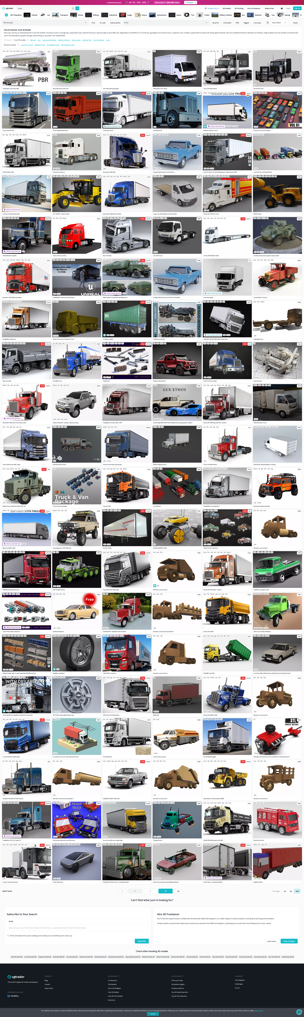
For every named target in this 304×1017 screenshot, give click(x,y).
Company (48, 976)
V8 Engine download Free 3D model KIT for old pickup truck (271, 757)
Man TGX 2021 (107, 256)
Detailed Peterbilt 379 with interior (13, 798)
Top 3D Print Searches (179, 996)
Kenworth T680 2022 (109, 172)
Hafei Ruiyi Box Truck (260, 423)
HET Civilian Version (59, 590)
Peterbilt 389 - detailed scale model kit (114, 631)
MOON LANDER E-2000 (160, 548)
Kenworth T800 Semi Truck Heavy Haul (14, 423)
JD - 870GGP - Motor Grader (61, 214)
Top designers (240, 980)
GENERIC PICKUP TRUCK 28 (111, 798)
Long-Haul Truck (108, 130)
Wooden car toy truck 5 (160, 590)
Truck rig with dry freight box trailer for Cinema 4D (18, 715)
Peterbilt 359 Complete (10, 256)
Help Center (49, 988)
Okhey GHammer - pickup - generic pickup (65, 423)
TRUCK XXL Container (109, 673)
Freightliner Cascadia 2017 (211, 506)
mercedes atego (208, 297)
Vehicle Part (87, 40)
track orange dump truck (60, 130)
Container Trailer (108, 339)
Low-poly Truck (27, 45)
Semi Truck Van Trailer (210, 381)
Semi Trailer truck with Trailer (11, 464)
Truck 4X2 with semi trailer (111, 88)
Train (108, 40)
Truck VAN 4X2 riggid (210, 757)
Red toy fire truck (259, 840)
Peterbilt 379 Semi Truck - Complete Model (116, 882)
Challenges (239, 984)
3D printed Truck (67, 45)
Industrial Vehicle (49, 40)
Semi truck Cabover (59, 172)
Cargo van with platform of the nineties (165, 214)
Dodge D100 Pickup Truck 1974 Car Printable (166, 297)
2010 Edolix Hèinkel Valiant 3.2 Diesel (265, 464)
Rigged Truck (40, 45)
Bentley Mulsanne (58, 631)
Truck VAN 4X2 (107, 757)
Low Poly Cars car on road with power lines (66, 757)
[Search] (77, 8)
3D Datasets (112, 984)
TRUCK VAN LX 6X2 (8, 172)
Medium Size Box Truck (211, 130)
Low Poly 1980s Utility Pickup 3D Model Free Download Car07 (272, 673)
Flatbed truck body (159, 339)
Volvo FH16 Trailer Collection (11, 631)
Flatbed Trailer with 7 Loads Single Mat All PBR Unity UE (19, 673)
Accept (153, 1014)
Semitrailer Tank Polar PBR (11, 88)
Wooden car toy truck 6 (261, 715)
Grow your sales (177, 980)
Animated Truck (53, 45)
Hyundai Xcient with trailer (111, 590)
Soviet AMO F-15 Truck (260, 297)
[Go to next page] (165, 891)
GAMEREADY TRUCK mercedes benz (63, 297)
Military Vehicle (64, 40)
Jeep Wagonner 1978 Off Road (62, 548)
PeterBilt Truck (57, 381)
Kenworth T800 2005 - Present (212, 590)
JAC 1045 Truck (157, 256)
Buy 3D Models (113, 976)
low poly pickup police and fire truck (64, 840)
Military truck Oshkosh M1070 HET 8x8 (14, 506)
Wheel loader (258, 214)
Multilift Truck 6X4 (209, 673)
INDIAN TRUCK (258, 882)
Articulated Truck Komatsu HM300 (214, 798)
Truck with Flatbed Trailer (211, 256)
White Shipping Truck (159, 464)
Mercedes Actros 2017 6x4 (60, 88)
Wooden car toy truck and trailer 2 (63, 798)
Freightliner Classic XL (9, 339)
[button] (73, 8)
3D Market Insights (178, 984)
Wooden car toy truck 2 (261, 798)
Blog (46, 980)
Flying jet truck (157, 840)
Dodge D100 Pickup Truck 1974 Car (163, 172)
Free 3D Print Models (115, 996)
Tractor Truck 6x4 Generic (10, 882)
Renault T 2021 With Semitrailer (12, 297)
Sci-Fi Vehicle (98, 40)
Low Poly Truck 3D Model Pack (263, 172)
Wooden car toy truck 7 (160, 798)
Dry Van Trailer (107, 548)
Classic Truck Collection (211, 548)
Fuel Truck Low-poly (159, 757)
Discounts (111, 1000)
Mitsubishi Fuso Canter (160, 88)
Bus (39, 40)
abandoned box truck (59, 464)
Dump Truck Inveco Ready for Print (63, 339)
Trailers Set (106, 381)
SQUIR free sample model (261, 590)
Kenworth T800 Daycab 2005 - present (215, 423)
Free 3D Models (113, 992)
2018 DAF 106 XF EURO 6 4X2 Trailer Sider (216, 339)
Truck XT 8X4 (107, 506)
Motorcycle (76, 40)
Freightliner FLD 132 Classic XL (12, 840)
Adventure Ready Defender (262, 506)
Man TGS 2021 (7, 381)
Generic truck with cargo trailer (112, 464)
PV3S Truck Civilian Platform (262, 631)
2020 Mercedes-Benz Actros (11, 590)
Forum (237, 988)
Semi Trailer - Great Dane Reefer (213, 882)
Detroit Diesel (258, 381)
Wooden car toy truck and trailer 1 (163, 631)
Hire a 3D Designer (114, 988)
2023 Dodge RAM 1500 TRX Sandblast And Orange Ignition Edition (172, 423)
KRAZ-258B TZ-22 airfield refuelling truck (115, 297)
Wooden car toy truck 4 (160, 673)
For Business (112, 980)
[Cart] (282, 8)
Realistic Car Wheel (58, 673)
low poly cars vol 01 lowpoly (262, 130)
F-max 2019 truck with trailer (11, 757)
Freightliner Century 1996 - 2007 (112, 423)
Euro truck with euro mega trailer (113, 840)
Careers (47, 984)
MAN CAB (156, 715)
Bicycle (33, 40)
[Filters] (267, 22)
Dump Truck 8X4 (208, 631)
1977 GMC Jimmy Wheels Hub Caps (63, 715)
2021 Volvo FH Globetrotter (111, 715)
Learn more (259, 1011)
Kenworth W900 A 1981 (210, 715)
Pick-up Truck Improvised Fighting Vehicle (166, 882)
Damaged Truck (258, 339)
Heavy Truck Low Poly (59, 256)
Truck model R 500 (8, 130)
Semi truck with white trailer (11, 214)
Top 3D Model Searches (179, 992)
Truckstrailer (157, 506)
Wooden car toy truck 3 (261, 548)
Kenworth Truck (258, 88)
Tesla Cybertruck (58, 882)
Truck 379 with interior (210, 88)
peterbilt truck (157, 130)
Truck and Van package (60, 506)
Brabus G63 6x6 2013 (159, 381)
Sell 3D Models (176, 976)
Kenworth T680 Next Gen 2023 (112, 214)
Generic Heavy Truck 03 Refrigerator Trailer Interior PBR (220, 172)
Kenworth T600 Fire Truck (211, 214)
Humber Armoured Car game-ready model (266, 256)
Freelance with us (177, 988)
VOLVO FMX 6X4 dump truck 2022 (213, 840)
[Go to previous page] (135, 891)
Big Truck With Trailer (9, 548)
